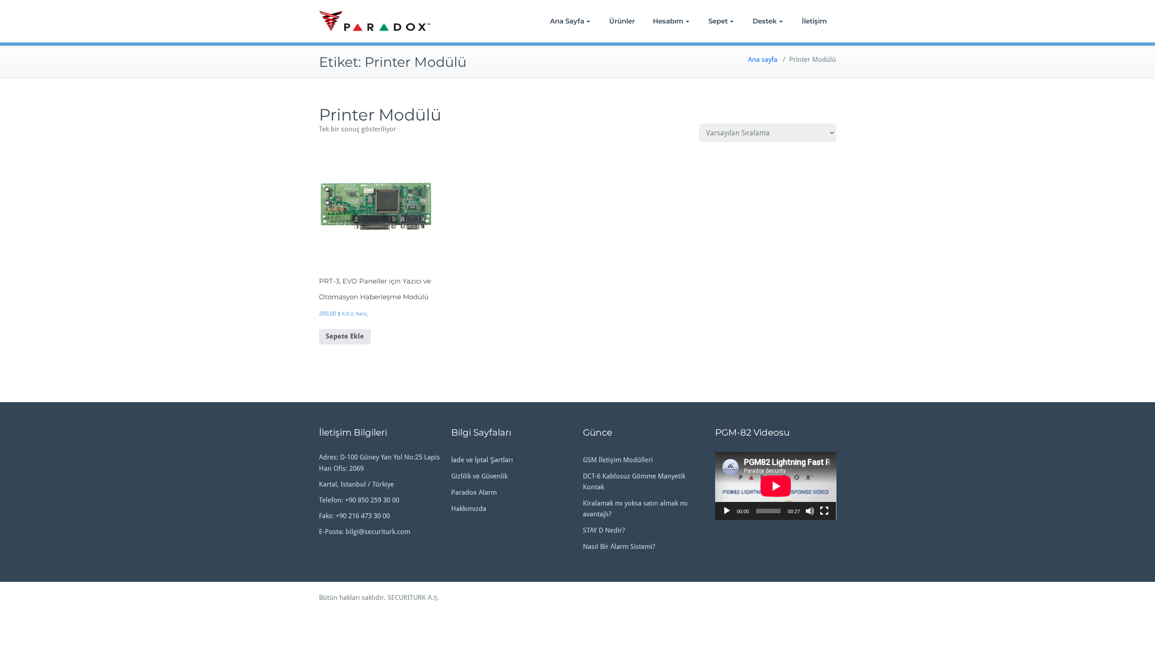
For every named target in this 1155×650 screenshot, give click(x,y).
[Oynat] (726, 510)
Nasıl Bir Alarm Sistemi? (619, 547)
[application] (775, 486)
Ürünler (622, 21)
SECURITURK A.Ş (412, 598)
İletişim (814, 21)
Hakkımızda (468, 509)
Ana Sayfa (567, 21)
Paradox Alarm (474, 492)
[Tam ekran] (824, 510)
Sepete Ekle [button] (345, 336)
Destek (765, 21)
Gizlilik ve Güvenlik (479, 476)
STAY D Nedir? (604, 530)
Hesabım (668, 21)
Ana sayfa (762, 60)
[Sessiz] (809, 510)
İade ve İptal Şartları (482, 460)
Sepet (718, 21)
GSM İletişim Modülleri (618, 460)
